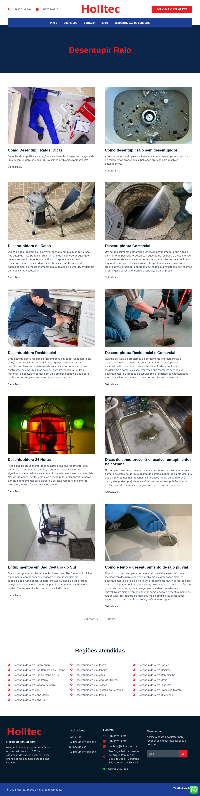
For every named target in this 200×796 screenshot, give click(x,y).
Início (53, 23)
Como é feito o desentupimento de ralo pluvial (146, 567)
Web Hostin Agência (183, 788)
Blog (104, 23)
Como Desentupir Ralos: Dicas (35, 150)
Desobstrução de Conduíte (132, 23)
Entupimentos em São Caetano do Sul (42, 567)
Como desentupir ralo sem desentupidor (141, 150)
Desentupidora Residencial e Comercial (140, 353)
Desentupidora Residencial (32, 353)
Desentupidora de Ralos (29, 246)
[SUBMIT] (183, 753)
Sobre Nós (70, 23)
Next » (112, 619)
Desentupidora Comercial (127, 246)
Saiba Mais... (15, 167)
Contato (89, 23)
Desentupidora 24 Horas (29, 459)
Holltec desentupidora (21, 741)
